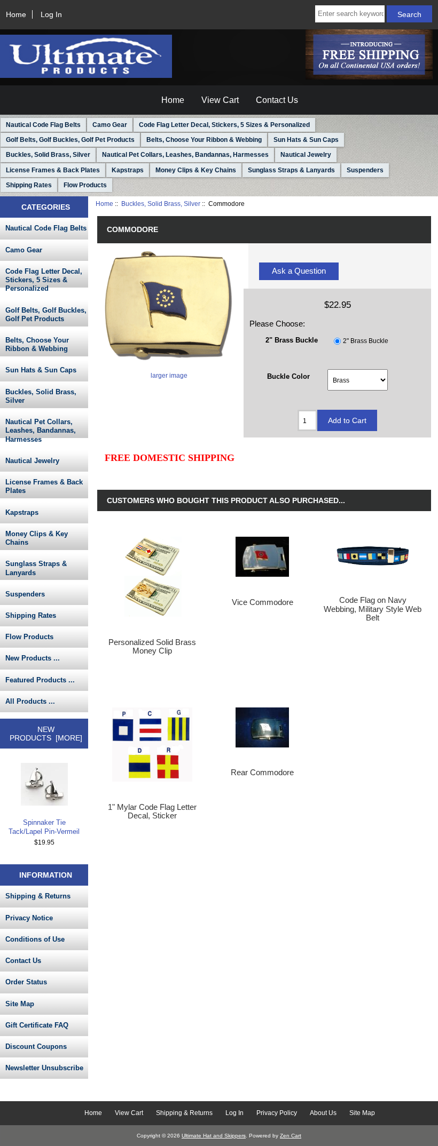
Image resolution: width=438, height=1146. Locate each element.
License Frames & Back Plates (53, 170)
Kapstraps (128, 170)
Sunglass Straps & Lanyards (291, 170)
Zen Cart (290, 1136)
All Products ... (30, 701)
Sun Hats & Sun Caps (306, 140)
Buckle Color (288, 376)
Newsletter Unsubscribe (44, 1068)
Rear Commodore (262, 772)
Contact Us (277, 100)
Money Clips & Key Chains (195, 170)
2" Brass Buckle (365, 341)
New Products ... (32, 658)
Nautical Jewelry (305, 154)
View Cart (220, 100)
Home (16, 14)
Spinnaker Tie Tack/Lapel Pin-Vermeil (44, 826)
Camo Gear (109, 125)
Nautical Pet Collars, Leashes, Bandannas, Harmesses (185, 154)
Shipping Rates (29, 185)
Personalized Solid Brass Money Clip (152, 646)
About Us (323, 1113)
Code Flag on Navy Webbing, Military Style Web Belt (372, 609)
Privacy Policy (276, 1113)
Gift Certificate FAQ (36, 1025)
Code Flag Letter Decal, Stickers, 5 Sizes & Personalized (224, 125)
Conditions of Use (35, 939)
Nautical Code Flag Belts (43, 125)
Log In (51, 14)
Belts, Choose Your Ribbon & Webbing (204, 140)
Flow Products (85, 185)
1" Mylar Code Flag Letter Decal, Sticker (152, 811)
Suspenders (365, 170)
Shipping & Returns (38, 896)
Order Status (26, 982)
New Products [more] (46, 733)
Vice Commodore (262, 602)
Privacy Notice (29, 918)
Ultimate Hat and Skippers (214, 1136)
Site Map (19, 1004)
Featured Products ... (40, 680)
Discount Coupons (36, 1046)
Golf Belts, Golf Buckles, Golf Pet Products (70, 140)
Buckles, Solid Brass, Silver (160, 203)
